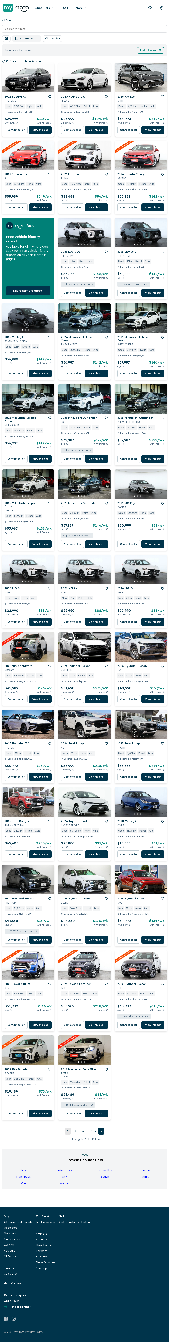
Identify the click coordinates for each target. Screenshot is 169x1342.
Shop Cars (42, 8)
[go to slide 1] (22, 89)
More (79, 8)
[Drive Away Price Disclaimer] (17, 123)
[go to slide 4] (31, 89)
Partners (41, 1251)
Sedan (105, 1176)
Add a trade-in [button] (149, 50)
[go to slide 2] (25, 89)
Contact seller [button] (16, 129)
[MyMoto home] (16, 8)
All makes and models (18, 1222)
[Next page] (101, 1131)
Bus (23, 1170)
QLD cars (10, 1256)
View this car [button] (40, 129)
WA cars (9, 1245)
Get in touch (12, 1300)
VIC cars (9, 1250)
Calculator (10, 1273)
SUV (64, 1176)
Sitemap (41, 1268)
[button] (6, 38)
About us (41, 1239)
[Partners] (161, 8)
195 (93, 1131)
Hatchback (23, 1176)
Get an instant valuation (74, 1222)
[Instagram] (14, 1319)
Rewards (41, 1256)
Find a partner (21, 1306)
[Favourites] (149, 8)
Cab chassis (64, 1170)
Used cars (10, 1227)
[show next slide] (49, 80)
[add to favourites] (49, 96)
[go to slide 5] (34, 89)
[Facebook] (6, 1319)
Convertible (105, 1170)
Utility (145, 1176)
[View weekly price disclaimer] (51, 123)
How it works (44, 1245)
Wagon (64, 1183)
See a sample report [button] (28, 291)
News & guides (45, 1262)
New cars (10, 1233)
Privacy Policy (34, 1332)
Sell (65, 8)
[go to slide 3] (28, 89)
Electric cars (12, 1239)
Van (23, 1183)
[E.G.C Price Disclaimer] (11, 200)
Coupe (145, 1170)
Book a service (45, 1222)
